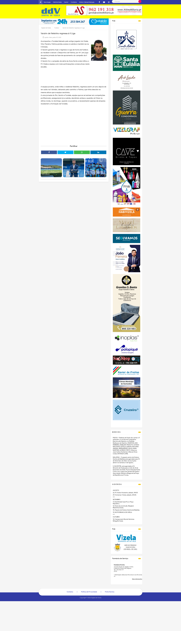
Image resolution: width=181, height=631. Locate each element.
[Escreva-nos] (109, 2)
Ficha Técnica (109, 592)
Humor (66, 2)
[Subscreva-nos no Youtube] (104, 2)
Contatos (74, 2)
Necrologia (47, 2)
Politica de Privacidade (89, 592)
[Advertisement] (74, 127)
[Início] (40, 2)
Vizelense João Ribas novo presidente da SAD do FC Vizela (72, 172)
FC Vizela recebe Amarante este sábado (50, 173)
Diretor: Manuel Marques (86, 2)
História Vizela (57, 2)
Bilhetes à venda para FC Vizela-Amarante (94, 173)
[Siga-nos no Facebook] (99, 2)
